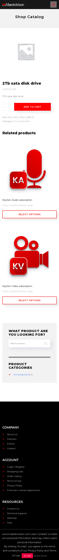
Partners (11, 439)
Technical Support (17, 513)
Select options (29, 214)
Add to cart (32, 106)
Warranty (12, 518)
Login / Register (16, 466)
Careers (11, 448)
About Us (12, 434)
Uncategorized (22, 121)
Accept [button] (27, 555)
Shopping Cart (15, 471)
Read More (40, 555)
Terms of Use (14, 480)
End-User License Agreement (23, 490)
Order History (14, 476)
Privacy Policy (14, 485)
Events (10, 443)
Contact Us (13, 508)
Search (46, 343)
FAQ (9, 522)
